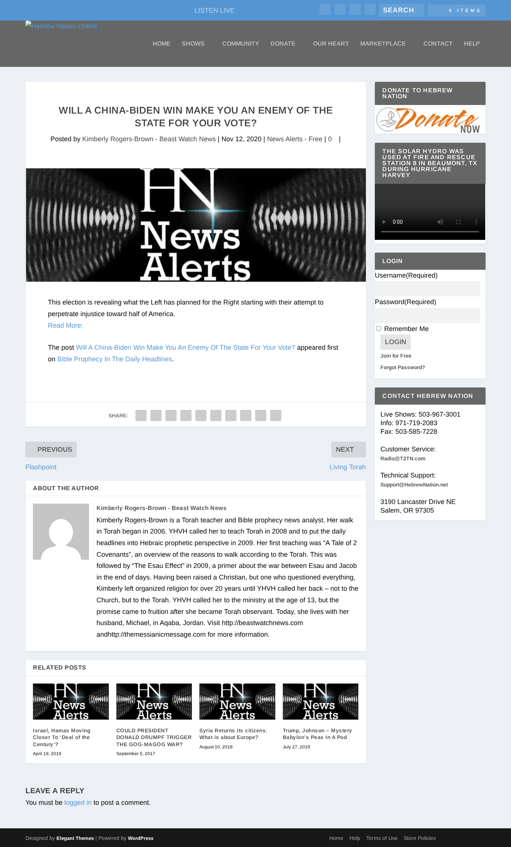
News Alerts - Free (294, 139)
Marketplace (383, 44)
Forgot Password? (402, 367)
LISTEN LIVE (215, 10)
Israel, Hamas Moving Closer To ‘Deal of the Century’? (61, 737)
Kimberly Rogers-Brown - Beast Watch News (149, 139)
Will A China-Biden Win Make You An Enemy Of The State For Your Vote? (185, 347)
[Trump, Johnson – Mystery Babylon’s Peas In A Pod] (321, 701)
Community (240, 44)
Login (395, 342)
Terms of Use (382, 838)
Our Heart (331, 44)
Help (472, 44)
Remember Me (406, 329)
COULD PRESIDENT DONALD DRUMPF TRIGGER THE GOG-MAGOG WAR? (154, 737)
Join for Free (395, 356)
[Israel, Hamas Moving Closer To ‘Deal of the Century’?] (71, 701)
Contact (438, 44)
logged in (78, 802)
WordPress (140, 838)
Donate (283, 44)
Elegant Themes (75, 838)
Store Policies (420, 838)
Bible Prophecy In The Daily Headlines (114, 359)
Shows (193, 44)
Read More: (65, 325)
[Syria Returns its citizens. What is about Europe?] (237, 701)
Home (162, 44)
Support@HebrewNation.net (414, 485)
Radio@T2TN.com (402, 458)
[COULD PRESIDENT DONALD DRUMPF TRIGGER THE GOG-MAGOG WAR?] (154, 701)
